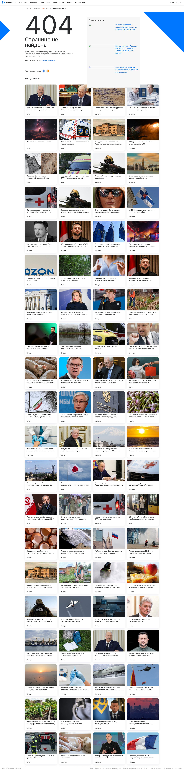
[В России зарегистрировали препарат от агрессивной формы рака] (75, 680)
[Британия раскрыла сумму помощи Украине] (109, 714)
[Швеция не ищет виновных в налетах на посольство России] (41, 578)
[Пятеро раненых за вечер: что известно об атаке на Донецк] (41, 203)
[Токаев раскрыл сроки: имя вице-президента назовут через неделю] (75, 407)
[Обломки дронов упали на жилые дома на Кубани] (41, 748)
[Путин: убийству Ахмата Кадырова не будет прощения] (75, 100)
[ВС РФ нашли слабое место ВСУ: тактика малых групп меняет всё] (75, 237)
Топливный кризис (59, 8)
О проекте (98, 768)
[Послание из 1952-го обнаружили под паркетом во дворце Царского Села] (109, 100)
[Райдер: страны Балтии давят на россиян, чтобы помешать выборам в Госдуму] (109, 544)
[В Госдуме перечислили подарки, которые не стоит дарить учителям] (143, 373)
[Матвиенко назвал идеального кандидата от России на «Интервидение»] (109, 305)
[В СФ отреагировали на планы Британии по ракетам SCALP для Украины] (109, 680)
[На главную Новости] (10, 2)
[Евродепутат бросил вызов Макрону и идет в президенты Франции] (143, 748)
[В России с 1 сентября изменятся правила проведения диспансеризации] (143, 100)
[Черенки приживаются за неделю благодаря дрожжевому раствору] (41, 714)
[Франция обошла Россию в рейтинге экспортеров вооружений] (75, 612)
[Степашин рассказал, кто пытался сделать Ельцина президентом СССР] (143, 339)
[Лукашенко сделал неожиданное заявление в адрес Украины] (41, 100)
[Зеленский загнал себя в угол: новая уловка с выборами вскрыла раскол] (143, 646)
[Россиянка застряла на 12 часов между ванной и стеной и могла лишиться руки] (41, 442)
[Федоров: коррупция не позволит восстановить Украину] (109, 748)
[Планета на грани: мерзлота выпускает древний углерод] (75, 544)
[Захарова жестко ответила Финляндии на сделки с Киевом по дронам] (75, 305)
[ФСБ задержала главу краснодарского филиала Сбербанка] (75, 714)
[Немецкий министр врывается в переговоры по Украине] (75, 373)
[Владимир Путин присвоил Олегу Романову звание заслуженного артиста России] (109, 476)
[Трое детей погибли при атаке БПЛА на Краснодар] (109, 510)
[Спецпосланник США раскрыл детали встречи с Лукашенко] (109, 237)
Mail (3, 768)
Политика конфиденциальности (132, 768)
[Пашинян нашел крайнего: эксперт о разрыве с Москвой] (109, 442)
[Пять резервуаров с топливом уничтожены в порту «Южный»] (41, 646)
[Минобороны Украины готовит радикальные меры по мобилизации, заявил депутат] (41, 305)
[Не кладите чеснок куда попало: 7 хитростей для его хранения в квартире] (143, 407)
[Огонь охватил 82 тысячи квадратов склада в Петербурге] (143, 237)
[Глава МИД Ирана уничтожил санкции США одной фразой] (41, 407)
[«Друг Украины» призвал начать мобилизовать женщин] (75, 442)
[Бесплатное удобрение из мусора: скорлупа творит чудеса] (41, 544)
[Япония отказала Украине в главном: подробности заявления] (75, 476)
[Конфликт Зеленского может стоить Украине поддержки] (41, 339)
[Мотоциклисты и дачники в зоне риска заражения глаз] (75, 578)
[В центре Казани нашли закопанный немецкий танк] (41, 169)
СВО (46, 8)
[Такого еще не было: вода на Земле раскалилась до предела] (143, 442)
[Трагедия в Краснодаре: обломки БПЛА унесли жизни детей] (75, 169)
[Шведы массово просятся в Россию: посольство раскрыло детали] (109, 135)
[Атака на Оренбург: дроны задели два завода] (109, 169)
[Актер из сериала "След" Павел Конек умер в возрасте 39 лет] (41, 237)
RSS (91, 768)
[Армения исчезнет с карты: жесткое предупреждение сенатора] (109, 407)
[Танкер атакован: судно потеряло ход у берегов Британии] (41, 680)
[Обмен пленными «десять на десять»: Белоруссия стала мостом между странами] (143, 680)
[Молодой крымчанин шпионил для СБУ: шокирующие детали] (41, 612)
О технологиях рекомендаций (112, 768)
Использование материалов (152, 768)
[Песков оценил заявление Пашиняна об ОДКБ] (143, 612)
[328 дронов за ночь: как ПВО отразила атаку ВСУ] (143, 135)
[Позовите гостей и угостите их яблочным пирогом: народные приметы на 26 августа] (143, 578)
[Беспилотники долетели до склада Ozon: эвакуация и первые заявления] (75, 203)
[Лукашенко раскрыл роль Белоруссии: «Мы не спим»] (109, 646)
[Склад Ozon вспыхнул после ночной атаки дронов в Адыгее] (109, 578)
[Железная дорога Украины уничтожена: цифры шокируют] (41, 476)
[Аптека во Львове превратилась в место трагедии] (75, 135)
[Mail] (3, 2)
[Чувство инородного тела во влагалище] (75, 748)
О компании (10, 768)
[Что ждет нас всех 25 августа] (41, 135)
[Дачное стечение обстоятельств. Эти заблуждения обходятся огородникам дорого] (143, 305)
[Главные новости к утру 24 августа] (109, 339)
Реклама (18, 768)
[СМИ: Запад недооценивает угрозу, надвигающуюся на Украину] (143, 714)
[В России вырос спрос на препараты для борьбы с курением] (109, 271)
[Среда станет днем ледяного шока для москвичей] (75, 271)
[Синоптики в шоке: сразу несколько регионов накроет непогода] (75, 510)
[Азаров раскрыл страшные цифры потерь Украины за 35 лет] (109, 373)
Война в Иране (34, 8)
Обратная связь (168, 768)
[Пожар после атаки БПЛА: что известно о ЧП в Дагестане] (143, 544)
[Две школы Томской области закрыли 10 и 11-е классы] (75, 646)
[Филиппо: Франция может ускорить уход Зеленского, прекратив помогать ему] (143, 271)
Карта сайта (178, 768)
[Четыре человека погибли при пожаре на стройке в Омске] (109, 612)
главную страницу (48, 60)
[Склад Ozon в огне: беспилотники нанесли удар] (41, 271)
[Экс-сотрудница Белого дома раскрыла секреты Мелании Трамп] (109, 203)
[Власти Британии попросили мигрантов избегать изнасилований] (143, 169)
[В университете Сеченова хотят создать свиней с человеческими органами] (41, 373)
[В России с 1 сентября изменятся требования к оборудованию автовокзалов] (143, 510)
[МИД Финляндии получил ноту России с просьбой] (143, 203)
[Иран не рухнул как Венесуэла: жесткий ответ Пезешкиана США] (41, 510)
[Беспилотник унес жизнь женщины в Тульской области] (143, 476)
